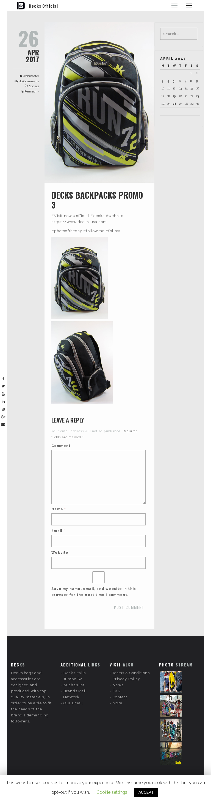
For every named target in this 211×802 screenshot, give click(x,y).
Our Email (73, 703)
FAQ (117, 691)
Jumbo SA (73, 679)
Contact (120, 697)
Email (58, 531)
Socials (34, 86)
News (118, 685)
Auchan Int (74, 685)
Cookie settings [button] (111, 792)
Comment (61, 446)
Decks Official (43, 6)
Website (59, 553)
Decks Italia (74, 673)
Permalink (31, 91)
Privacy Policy (126, 679)
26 (174, 103)
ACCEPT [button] (146, 792)
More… (118, 703)
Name (58, 509)
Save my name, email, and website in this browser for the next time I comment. (93, 592)
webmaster (31, 76)
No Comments (28, 81)
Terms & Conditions (131, 673)
